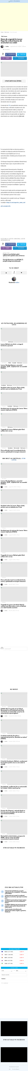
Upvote (6, 272)
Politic (9, 362)
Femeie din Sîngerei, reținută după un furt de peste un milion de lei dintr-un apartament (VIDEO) (13, 812)
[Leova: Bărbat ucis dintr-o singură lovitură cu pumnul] (14, 335)
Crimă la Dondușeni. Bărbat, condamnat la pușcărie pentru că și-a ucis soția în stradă (14, 763)
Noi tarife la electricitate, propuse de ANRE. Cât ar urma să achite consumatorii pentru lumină (13, 837)
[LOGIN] (26, 1)
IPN (9, 105)
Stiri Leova (10, 341)
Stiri (10, 1069)
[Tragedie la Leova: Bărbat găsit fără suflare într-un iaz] (14, 420)
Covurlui (5, 238)
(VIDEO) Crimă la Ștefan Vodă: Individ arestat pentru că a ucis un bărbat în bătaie (15, 901)
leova (11, 238)
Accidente (3, 385)
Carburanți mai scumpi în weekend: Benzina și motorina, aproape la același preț (16, 897)
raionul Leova (20, 238)
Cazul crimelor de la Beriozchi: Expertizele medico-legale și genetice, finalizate (15, 911)
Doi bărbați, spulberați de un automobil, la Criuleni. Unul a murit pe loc (14, 787)
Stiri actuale (16, 448)
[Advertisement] (14, 17)
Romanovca (6, 240)
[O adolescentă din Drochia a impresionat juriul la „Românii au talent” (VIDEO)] (14, 726)
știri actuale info (5, 206)
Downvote (21, 272)
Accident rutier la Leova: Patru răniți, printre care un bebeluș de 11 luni (13, 388)
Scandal (14, 362)
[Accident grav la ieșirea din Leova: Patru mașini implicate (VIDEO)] (14, 399)
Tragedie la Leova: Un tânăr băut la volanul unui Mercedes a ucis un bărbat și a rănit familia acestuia (13, 606)
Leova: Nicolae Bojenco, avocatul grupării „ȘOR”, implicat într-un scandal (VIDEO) (14, 367)
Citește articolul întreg (13, 81)
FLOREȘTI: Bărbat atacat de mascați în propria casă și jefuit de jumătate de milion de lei (16, 906)
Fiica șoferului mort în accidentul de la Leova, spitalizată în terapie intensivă (13, 451)
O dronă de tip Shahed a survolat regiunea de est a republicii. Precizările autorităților (16, 892)
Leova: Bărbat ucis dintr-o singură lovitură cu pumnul (12, 345)
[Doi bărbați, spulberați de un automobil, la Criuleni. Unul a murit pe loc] (14, 777)
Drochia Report (15, 1069)
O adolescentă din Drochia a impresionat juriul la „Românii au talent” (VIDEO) (14, 737)
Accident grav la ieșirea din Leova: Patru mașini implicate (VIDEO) (14, 409)
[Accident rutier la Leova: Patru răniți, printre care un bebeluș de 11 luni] (14, 378)
